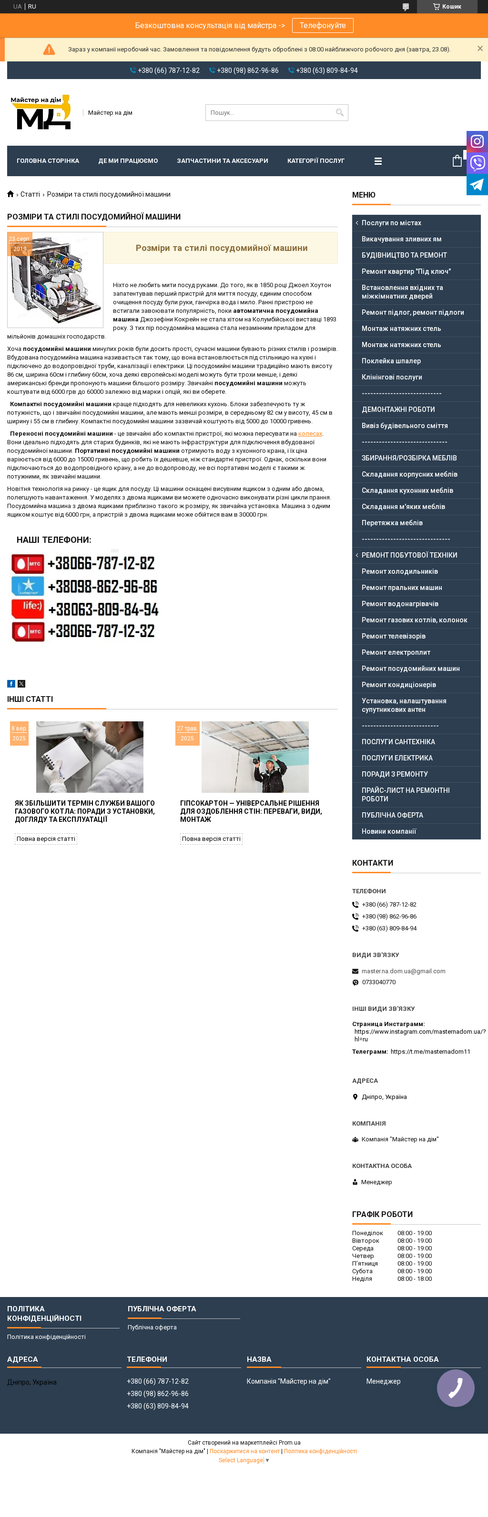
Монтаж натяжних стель (401, 328)
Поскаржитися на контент (245, 1451)
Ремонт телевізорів (394, 636)
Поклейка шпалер (391, 361)
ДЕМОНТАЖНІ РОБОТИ (398, 409)
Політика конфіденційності (46, 1336)
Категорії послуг (316, 160)
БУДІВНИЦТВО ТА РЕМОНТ (404, 255)
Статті (30, 194)
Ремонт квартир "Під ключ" (406, 271)
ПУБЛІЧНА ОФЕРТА (392, 815)
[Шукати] (340, 112)
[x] (21, 685)
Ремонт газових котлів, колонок (415, 620)
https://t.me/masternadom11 (430, 1051)
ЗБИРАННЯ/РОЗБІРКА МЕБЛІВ (409, 458)
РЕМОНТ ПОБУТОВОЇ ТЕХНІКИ (410, 555)
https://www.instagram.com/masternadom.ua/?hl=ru (420, 1035)
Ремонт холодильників (400, 571)
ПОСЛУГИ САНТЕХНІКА (398, 742)
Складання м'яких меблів (403, 506)
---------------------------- (402, 393)
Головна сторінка (48, 160)
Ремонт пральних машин (402, 587)
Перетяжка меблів (392, 523)
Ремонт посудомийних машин (411, 668)
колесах (310, 433)
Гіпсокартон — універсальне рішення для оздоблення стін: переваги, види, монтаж (251, 811)
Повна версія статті (46, 838)
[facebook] (11, 685)
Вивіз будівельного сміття (405, 425)
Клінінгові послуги (392, 377)
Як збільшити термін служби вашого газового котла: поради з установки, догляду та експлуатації (85, 811)
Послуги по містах (391, 223)
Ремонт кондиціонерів (399, 685)
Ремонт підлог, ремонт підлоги (413, 312)
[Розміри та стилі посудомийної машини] (55, 280)
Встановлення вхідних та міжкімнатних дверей (402, 292)
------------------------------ (404, 442)
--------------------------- (400, 725)
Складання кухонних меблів (407, 490)
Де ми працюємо (128, 160)
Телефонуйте (323, 25)
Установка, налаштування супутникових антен (404, 705)
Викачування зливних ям (402, 239)
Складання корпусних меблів (410, 474)
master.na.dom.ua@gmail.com (404, 971)
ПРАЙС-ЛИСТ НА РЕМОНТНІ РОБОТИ (406, 795)
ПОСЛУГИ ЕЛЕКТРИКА (397, 758)
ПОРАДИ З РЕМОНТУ (395, 774)
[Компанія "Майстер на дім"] (42, 112)
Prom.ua (290, 1442)
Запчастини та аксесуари (222, 160)
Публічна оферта (152, 1327)
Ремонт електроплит (396, 652)
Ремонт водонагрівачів (400, 604)
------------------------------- (406, 539)
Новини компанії (389, 831)
